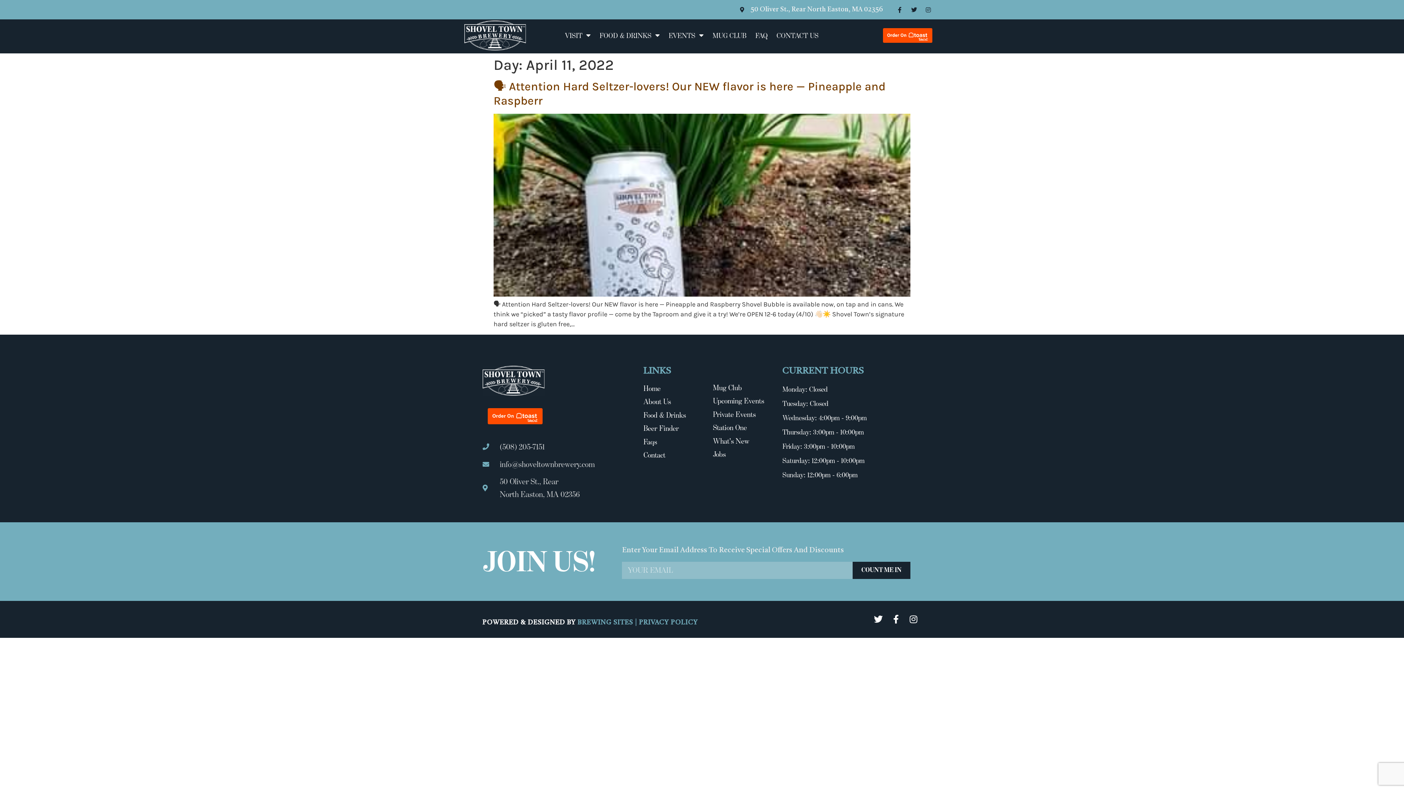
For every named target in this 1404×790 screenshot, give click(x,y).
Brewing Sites (606, 622)
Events (682, 35)
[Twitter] (914, 10)
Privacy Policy (668, 622)
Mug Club (730, 35)
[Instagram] (928, 10)
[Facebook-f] (900, 10)
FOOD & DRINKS (626, 35)
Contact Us (798, 35)
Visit (573, 35)
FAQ (761, 35)
